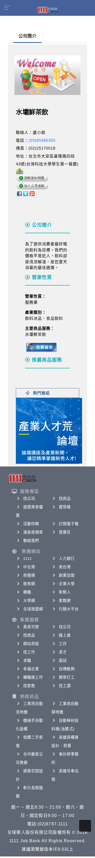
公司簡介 (27, 36)
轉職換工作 (33, 677)
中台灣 (29, 567)
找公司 (29, 498)
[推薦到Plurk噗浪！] (32, 193)
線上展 (65, 635)
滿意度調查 (33, 532)
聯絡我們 (31, 541)
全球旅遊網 (33, 609)
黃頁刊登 (31, 627)
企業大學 (67, 584)
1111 (27, 558)
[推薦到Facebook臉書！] (19, 193)
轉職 (27, 592)
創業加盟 (67, 575)
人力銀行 (67, 558)
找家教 (29, 686)
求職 (27, 660)
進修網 (29, 584)
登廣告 (65, 532)
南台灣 (65, 567)
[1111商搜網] (47, 9)
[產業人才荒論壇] (49, 430)
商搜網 (29, 575)
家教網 (65, 600)
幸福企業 (31, 669)
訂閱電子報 (69, 524)
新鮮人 (65, 592)
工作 (63, 644)
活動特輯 (31, 524)
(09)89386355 (41, 140)
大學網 (29, 600)
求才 (63, 652)
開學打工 (67, 677)
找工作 (29, 652)
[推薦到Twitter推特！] (25, 193)
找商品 (65, 498)
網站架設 (31, 644)
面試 (63, 660)
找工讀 (65, 686)
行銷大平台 (69, 609)
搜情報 (65, 507)
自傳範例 (67, 669)
